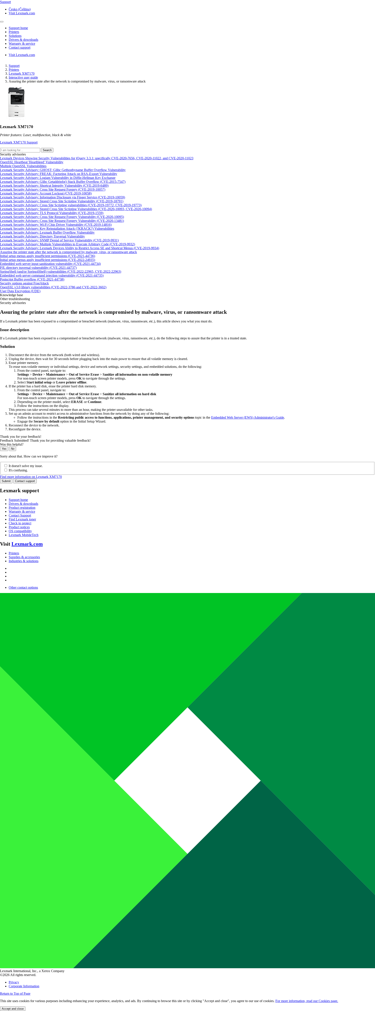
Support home (18, 500)
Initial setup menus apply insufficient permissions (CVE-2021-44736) (47, 256)
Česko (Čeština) (20, 9)
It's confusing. (18, 470)
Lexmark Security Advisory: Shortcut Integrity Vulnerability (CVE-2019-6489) (54, 185)
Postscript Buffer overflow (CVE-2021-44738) (32, 279)
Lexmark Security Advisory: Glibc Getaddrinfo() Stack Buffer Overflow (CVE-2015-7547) (62, 181)
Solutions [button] (15, 36)
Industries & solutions (23, 561)
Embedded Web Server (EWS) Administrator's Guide (247, 417)
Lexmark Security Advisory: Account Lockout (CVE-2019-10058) (46, 193)
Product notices (19, 527)
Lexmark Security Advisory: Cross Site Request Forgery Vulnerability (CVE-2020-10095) (62, 217)
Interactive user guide (23, 77)
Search (47, 150)
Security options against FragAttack (24, 283)
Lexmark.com (27, 544)
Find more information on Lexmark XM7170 (31, 477)
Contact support (25, 481)
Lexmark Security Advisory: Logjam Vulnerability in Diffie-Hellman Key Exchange (57, 178)
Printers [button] (14, 32)
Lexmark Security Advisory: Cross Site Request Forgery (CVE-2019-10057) (52, 189)
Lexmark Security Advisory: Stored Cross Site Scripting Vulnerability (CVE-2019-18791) (61, 201)
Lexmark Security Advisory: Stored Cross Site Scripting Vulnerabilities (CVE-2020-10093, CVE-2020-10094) (76, 209)
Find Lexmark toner (22, 519)
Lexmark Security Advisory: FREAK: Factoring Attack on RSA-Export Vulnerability (58, 174)
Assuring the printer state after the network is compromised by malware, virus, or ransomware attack (68, 252)
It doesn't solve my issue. (26, 466)
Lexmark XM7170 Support (19, 142)
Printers (14, 69)
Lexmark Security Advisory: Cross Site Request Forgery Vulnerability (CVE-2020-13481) (62, 221)
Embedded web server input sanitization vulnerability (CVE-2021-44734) (50, 264)
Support (14, 66)
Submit (6, 481)
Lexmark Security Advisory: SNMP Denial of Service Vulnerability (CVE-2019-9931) (59, 240)
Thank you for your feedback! (20, 436)
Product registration (22, 507)
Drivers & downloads (23, 504)
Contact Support (20, 515)
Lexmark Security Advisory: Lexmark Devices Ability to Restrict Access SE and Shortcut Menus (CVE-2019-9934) (79, 248)
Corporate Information (24, 986)
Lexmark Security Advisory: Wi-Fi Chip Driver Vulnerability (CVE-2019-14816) (56, 224)
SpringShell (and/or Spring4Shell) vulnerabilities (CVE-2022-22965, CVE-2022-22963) (60, 271)
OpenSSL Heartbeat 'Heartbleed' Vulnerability (31, 162)
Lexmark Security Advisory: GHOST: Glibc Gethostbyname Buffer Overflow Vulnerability (63, 170)
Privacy (14, 982)
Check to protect (20, 523)
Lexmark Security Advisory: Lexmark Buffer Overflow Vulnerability (47, 232)
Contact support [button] (19, 47)
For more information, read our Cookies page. (306, 1001)
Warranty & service (22, 511)
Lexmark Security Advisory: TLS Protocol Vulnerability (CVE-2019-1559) (51, 213)
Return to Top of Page (15, 993)
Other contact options (23, 587)
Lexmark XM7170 (22, 73)
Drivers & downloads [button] (23, 39)
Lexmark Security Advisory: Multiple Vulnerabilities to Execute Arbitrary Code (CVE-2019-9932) (67, 244)
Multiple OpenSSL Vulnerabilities (23, 166)
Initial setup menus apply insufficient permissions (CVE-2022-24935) (47, 260)
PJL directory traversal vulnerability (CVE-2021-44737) (38, 267)
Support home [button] (18, 28)
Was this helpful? (11, 444)
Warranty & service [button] (22, 43)
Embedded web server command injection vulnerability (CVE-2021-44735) (52, 275)
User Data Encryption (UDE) (20, 291)
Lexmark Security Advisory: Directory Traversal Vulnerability (42, 236)
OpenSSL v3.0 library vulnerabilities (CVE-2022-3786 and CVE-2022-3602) (53, 287)
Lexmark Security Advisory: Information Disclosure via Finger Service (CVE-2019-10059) (62, 197)
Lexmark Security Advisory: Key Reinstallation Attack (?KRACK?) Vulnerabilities (57, 228)
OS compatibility (20, 531)
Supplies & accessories (24, 557)
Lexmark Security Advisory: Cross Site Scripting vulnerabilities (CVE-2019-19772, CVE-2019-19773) (70, 205)
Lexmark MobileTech (23, 535)
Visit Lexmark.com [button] (22, 13)
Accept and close (13, 1008)
